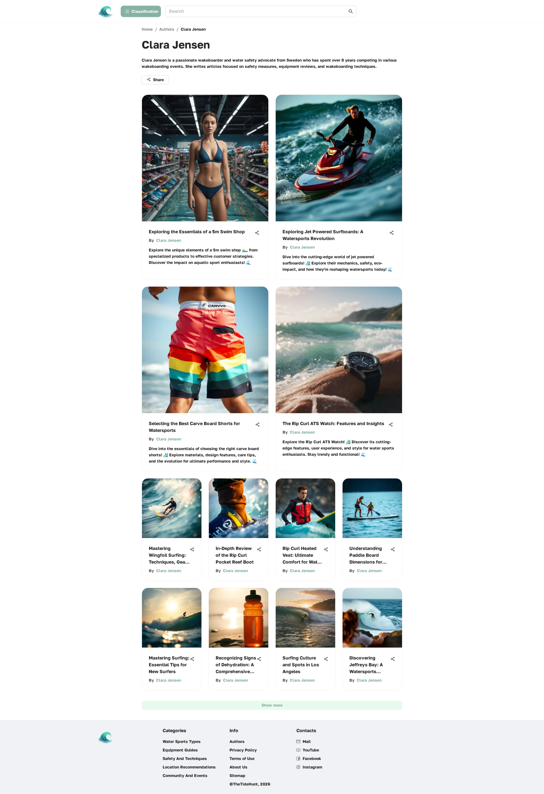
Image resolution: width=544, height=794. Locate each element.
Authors (166, 29)
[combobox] (258, 11)
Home (147, 29)
